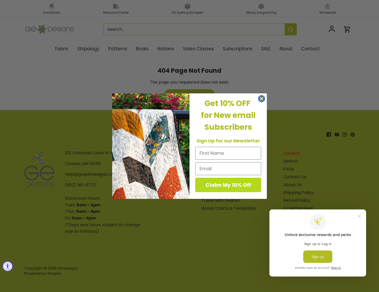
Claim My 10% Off (228, 185)
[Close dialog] (261, 98)
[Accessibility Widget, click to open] (8, 266)
